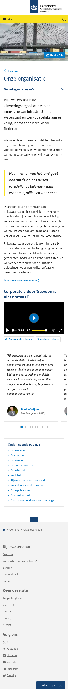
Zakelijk (7, 567)
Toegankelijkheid (12, 598)
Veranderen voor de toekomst (28, 485)
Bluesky (11, 675)
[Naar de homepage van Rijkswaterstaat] (34, 7)
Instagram (12, 668)
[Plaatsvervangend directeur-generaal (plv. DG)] (26, 427)
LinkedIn (12, 655)
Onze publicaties (20, 490)
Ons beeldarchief (20, 495)
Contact (7, 581)
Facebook (12, 648)
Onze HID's (17, 460)
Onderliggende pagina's (19, 89)
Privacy (7, 618)
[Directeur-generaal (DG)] (21, 427)
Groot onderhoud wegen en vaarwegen (33, 500)
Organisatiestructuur (23, 465)
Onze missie (18, 450)
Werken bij (18, 561)
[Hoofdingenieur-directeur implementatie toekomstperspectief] (46, 427)
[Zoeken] (64, 19)
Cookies (7, 611)
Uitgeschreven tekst (46, 339)
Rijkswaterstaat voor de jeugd (28, 480)
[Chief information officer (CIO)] (36, 427)
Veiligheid (16, 475)
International (10, 574)
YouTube (12, 662)
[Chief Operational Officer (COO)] (31, 427)
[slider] (14, 330)
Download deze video (19, 339)
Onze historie (18, 470)
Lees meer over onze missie (20, 280)
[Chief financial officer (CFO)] (41, 427)
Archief (7, 624)
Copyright (8, 605)
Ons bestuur (18, 455)
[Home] (4, 530)
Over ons (12, 71)
